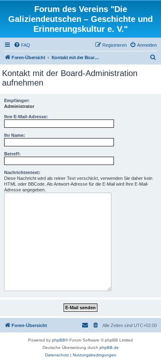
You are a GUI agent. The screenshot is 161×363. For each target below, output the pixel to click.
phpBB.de (109, 347)
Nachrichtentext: (22, 172)
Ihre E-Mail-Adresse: (26, 116)
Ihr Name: (14, 135)
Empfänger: (17, 100)
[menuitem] (22, 45)
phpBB (58, 340)
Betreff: (12, 153)
